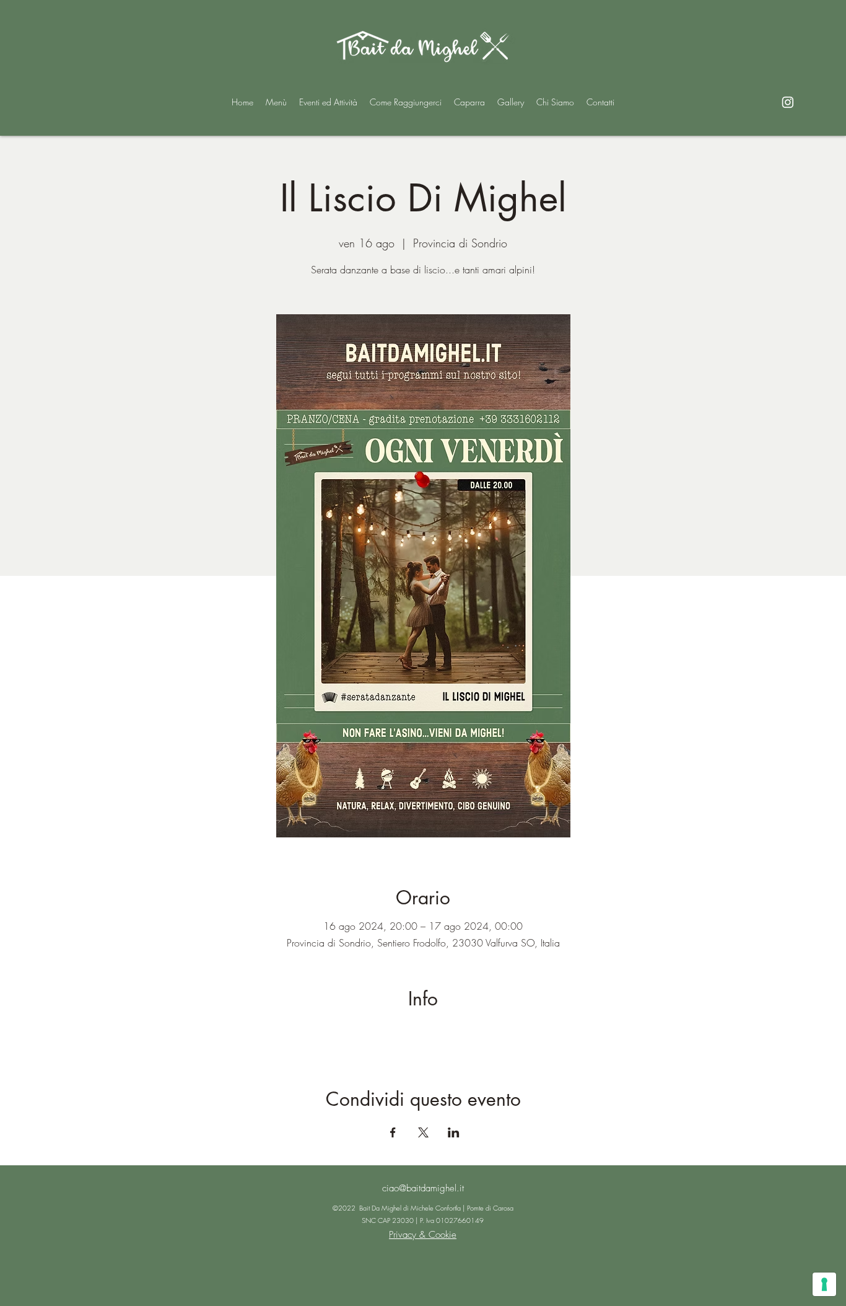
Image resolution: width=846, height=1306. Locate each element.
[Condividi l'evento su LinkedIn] (454, 1132)
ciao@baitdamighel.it (423, 1188)
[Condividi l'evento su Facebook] (393, 1132)
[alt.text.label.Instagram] (788, 102)
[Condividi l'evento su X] (423, 1132)
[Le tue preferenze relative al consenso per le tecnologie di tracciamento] (824, 1284)
